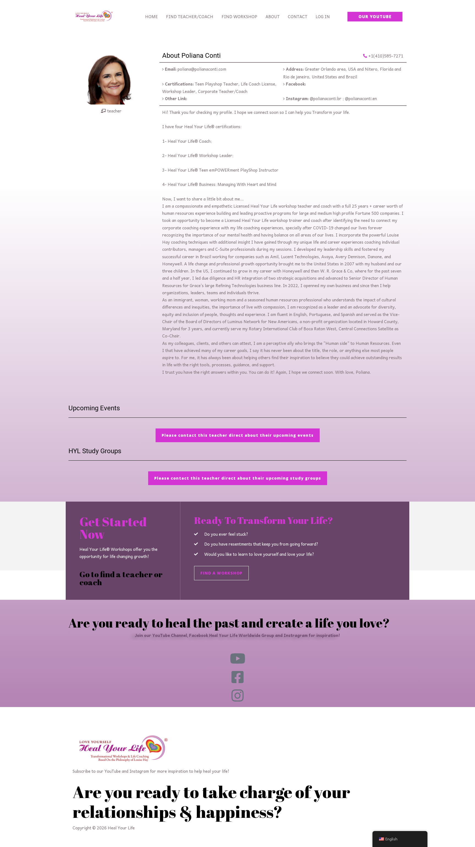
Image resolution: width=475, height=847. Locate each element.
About (273, 16)
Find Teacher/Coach (189, 16)
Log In (323, 16)
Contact (297, 16)
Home (151, 16)
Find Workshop (239, 16)
